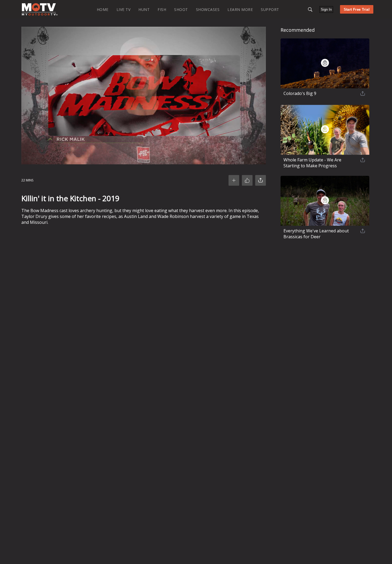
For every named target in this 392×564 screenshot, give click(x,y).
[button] (310, 9)
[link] (40, 9)
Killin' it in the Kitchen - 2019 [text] (70, 198)
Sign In (326, 9)
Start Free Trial (357, 9)
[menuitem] (102, 9)
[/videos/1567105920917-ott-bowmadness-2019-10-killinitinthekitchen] (40, 14)
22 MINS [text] (27, 180)
